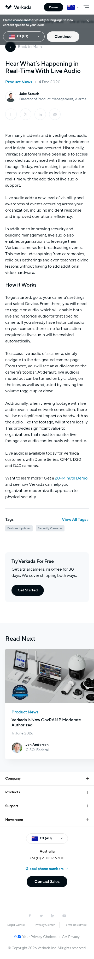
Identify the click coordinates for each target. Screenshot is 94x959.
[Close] (88, 20)
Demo (53, 7)
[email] (55, 114)
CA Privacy (70, 936)
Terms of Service (75, 925)
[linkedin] (40, 114)
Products (12, 792)
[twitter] (41, 915)
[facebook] (11, 114)
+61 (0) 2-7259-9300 (47, 858)
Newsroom (14, 819)
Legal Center (16, 925)
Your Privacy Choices (39, 936)
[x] (25, 114)
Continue (63, 36)
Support (11, 805)
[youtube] (64, 915)
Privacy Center (45, 925)
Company (13, 778)
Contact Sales (46, 881)
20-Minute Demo (71, 478)
